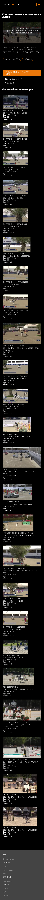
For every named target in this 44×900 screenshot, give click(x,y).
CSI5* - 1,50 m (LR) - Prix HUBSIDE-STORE (16, 256)
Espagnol (5, 895)
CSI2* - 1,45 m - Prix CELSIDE (13, 601)
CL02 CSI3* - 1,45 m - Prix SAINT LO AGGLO (18, 535)
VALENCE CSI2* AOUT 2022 (12, 469)
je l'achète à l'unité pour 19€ (22, 33)
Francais (5, 888)
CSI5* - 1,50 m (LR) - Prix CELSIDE (14, 284)
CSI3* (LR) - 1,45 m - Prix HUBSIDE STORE (17, 437)
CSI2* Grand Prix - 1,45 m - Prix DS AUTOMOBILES (20, 797)
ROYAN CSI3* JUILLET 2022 (11, 655)
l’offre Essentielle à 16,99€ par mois (26, 31)
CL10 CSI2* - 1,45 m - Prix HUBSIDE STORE (17, 504)
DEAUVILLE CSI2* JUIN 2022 (12, 795)
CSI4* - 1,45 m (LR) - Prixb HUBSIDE (15, 113)
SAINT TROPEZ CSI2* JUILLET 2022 (14, 568)
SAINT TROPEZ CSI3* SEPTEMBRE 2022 (15, 376)
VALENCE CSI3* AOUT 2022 (12, 434)
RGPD (4, 873)
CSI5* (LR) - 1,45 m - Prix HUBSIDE (14, 170)
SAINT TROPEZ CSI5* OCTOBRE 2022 (15, 167)
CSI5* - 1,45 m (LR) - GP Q (12, 227)
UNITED (7, 74)
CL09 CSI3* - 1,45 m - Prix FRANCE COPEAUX (18, 689)
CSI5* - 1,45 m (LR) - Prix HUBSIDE (14, 313)
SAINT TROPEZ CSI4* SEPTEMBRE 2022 (15, 346)
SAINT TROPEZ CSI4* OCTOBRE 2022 (15, 111)
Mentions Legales (8, 870)
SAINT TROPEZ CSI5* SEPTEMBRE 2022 (15, 254)
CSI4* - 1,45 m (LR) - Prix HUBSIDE (14, 141)
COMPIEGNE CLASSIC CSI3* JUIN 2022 (15, 722)
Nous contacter (7, 881)
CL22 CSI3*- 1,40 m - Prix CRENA (14, 658)
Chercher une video (9, 859)
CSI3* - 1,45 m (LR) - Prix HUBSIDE (14, 379)
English (5, 892)
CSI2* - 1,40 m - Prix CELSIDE (13, 629)
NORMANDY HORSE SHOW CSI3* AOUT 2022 (18, 533)
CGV (4, 866)
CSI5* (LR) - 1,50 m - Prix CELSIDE (14, 198)
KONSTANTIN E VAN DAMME (17, 72)
